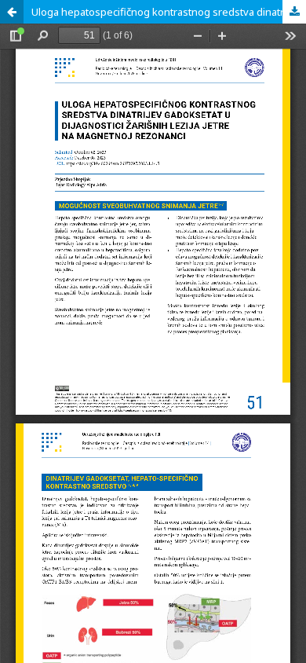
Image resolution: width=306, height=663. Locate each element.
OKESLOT (25, 42)
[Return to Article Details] (12, 12)
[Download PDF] (294, 12)
